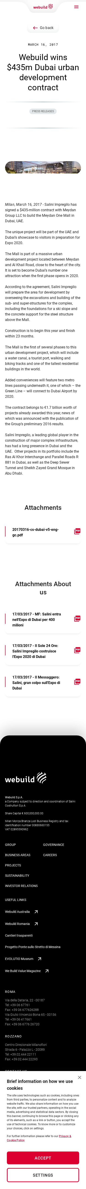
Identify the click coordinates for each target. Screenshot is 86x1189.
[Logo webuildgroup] (26, 782)
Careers (50, 855)
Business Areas (17, 855)
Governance (53, 845)
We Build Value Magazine (23, 971)
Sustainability (17, 875)
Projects (13, 865)
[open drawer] (76, 6)
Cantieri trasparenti (19, 935)
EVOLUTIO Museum (19, 959)
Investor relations (21, 886)
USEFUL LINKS (15, 900)
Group (10, 845)
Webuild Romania (17, 924)
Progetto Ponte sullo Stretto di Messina (33, 947)
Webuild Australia (17, 912)
